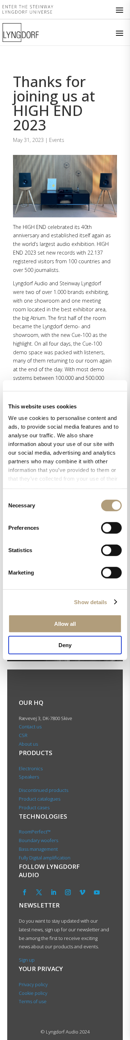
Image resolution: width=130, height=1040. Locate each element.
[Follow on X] (39, 892)
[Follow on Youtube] (97, 892)
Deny (65, 645)
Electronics (31, 768)
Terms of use (33, 1001)
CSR (23, 735)
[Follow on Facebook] (24, 892)
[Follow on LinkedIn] (53, 892)
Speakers (29, 777)
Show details (90, 602)
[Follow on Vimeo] (82, 892)
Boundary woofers (38, 840)
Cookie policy (33, 993)
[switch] (111, 528)
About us (29, 744)
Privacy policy (33, 984)
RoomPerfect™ (35, 831)
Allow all (65, 624)
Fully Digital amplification (44, 857)
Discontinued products (43, 790)
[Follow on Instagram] (68, 892)
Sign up (27, 960)
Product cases (34, 807)
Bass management (38, 849)
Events (56, 139)
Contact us (30, 726)
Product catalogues (39, 799)
